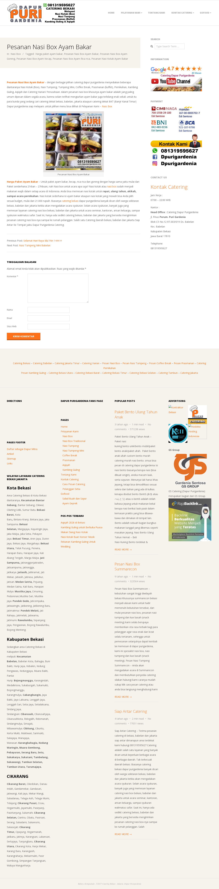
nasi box (111, 186)
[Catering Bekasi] (197, 407)
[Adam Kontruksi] (178, 407)
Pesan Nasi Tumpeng (134, 363)
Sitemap (11, 458)
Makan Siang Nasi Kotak (74, 532)
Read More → (123, 549)
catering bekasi (70, 200)
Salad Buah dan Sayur (74, 498)
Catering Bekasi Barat (87, 372)
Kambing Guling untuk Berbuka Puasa (81, 527)
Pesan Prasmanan (184, 363)
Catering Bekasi (21, 363)
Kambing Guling (71, 469)
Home (111, 12)
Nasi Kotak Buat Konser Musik (78, 537)
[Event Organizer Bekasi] (178, 426)
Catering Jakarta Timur (67, 363)
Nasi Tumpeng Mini (73, 450)
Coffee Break (69, 455)
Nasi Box (16, 53)
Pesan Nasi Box (111, 363)
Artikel (10, 453)
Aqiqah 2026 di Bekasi (73, 522)
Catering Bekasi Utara (61, 372)
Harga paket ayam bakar (49, 53)
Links (9, 463)
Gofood (204, 12)
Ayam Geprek (69, 503)
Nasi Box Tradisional (73, 441)
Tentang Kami (156, 12)
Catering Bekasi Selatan (143, 372)
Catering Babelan (42, 363)
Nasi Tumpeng (70, 445)
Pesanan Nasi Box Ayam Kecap (33, 58)
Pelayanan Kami (130, 12)
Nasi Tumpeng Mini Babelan (34, 245)
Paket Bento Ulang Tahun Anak (136, 414)
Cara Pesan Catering (73, 484)
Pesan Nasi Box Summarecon (127, 566)
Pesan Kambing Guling (33, 372)
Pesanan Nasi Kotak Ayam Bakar (109, 58)
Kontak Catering (181, 12)
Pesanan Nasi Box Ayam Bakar (81, 53)
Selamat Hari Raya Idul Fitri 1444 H (42, 240)
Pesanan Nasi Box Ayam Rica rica (71, 58)
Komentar (12, 276)
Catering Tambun (168, 372)
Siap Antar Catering (131, 711)
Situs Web (12, 326)
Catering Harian (90, 363)
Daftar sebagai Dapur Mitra (22, 449)
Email (9, 318)
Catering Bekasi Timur (114, 372)
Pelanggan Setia (71, 489)
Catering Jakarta (189, 372)
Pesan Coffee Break (160, 363)
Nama (10, 309)
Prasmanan (68, 460)
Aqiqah (66, 465)
